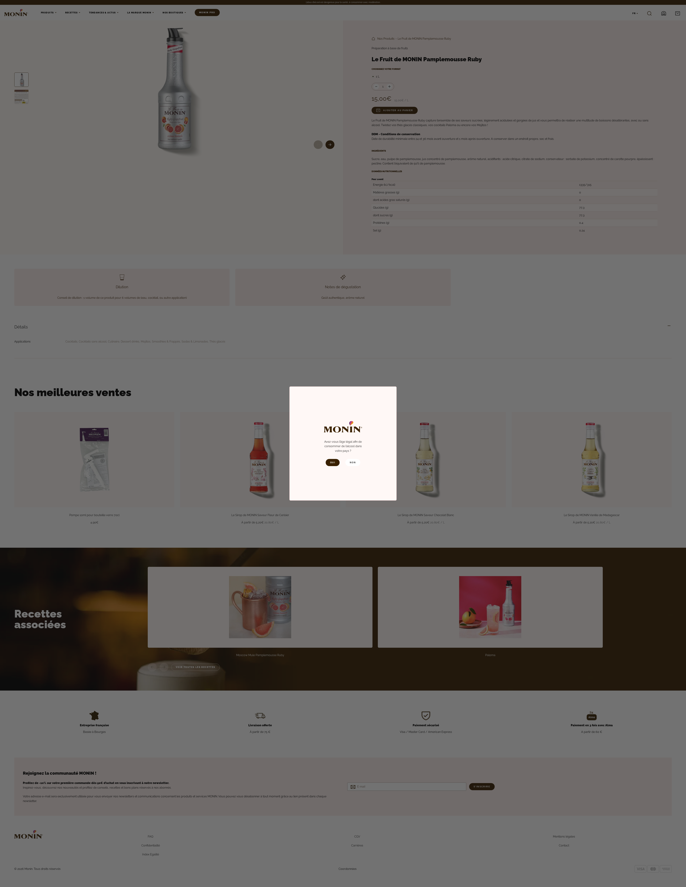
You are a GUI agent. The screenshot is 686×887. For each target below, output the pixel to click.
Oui (332, 462)
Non (353, 462)
